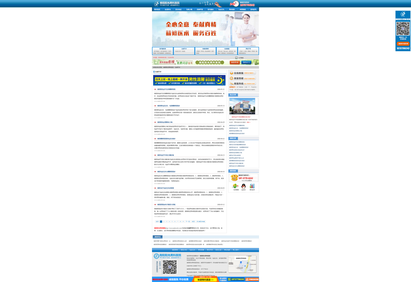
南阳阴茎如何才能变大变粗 (166, 204)
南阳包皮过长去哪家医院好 (166, 171)
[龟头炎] (225, 51)
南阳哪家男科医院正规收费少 (214, 244)
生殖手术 (184, 48)
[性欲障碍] (208, 51)
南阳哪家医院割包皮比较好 (166, 139)
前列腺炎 (211, 9)
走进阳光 (168, 9)
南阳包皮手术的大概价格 (165, 155)
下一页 (188, 221)
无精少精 (189, 9)
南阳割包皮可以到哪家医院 (166, 89)
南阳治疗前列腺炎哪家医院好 (237, 144)
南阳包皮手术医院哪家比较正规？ (241, 117)
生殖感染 (226, 48)
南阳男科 (175, 250)
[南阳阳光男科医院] (205, 7)
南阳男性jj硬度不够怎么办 (236, 158)
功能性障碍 (205, 48)
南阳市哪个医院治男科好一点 (162, 241)
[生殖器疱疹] (230, 53)
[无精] (241, 51)
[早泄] (202, 51)
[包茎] (183, 51)
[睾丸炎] (220, 51)
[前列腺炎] (157, 51)
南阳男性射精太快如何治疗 (237, 150)
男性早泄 (210, 250)
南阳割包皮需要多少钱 (164, 122)
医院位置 (218, 250)
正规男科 (191, 258)
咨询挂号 (253, 9)
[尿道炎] (231, 51)
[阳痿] (198, 51)
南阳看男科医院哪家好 (160, 244)
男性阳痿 (201, 250)
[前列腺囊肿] (160, 53)
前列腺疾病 (162, 48)
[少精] (245, 51)
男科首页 (157, 9)
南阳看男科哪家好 (246, 241)
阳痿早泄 (200, 9)
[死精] (253, 51)
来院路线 (243, 9)
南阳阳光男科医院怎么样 (180, 241)
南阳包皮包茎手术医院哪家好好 (230, 241)
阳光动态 (179, 9)
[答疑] (242, 78)
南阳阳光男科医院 (168, 67)
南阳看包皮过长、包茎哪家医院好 (168, 106)
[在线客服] (242, 73)
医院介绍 (184, 250)
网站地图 (227, 250)
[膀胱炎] (223, 53)
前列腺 (221, 258)
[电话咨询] (242, 84)
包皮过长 (221, 9)
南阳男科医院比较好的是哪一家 (195, 244)
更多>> (249, 122)
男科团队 (232, 9)
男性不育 (248, 48)
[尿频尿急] (168, 53)
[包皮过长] (178, 51)
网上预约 (236, 250)
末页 (193, 221)
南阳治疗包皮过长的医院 (165, 188)
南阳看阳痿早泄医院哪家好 (176, 244)
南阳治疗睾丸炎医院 (235, 155)
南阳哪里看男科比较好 (195, 241)
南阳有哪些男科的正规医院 (211, 241)
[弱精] (249, 51)
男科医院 (193, 260)
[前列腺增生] (164, 51)
